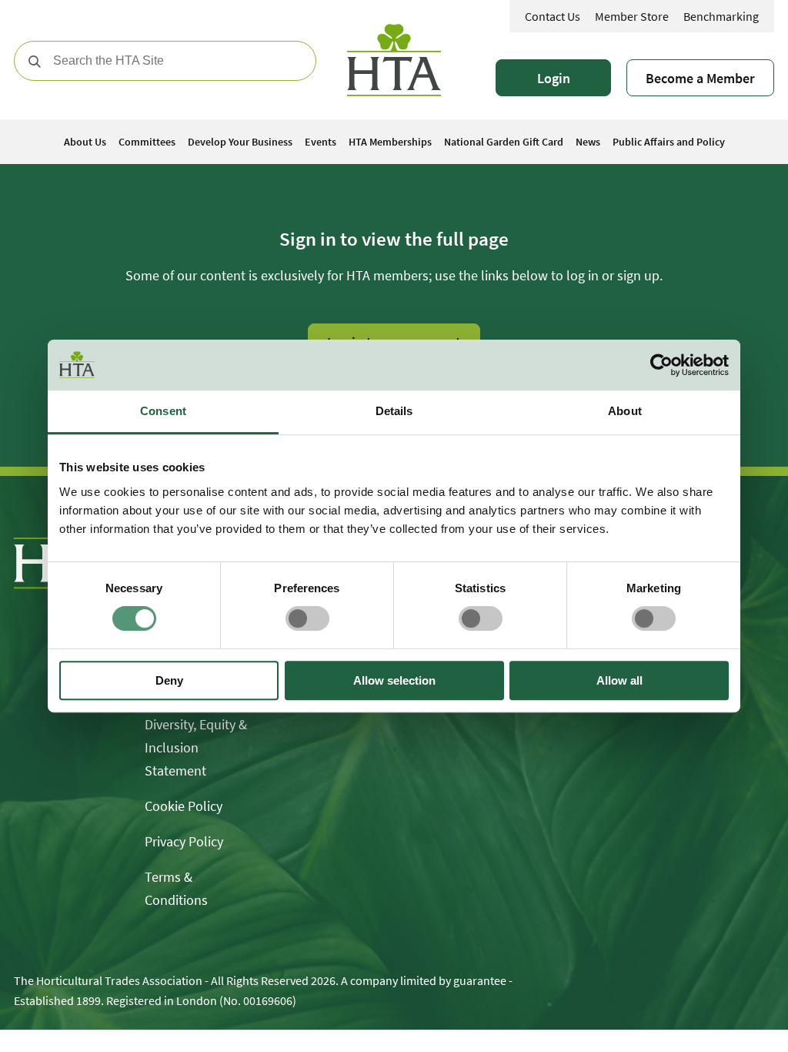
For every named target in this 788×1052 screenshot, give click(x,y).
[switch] (307, 618)
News (588, 142)
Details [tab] (394, 410)
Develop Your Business (240, 142)
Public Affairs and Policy (669, 142)
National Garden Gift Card (503, 142)
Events (320, 142)
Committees (147, 142)
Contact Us (552, 16)
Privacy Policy (184, 841)
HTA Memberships (390, 142)
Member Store (632, 16)
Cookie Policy (183, 806)
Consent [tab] (163, 410)
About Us (85, 142)
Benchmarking (721, 16)
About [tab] (625, 410)
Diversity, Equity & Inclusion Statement (196, 747)
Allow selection (394, 680)
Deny (169, 680)
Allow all (619, 680)
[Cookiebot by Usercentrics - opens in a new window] (661, 365)
